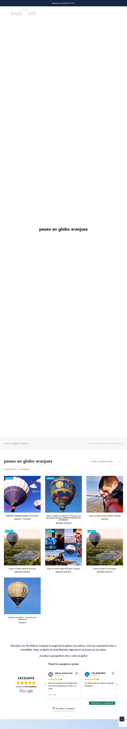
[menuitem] (55, 13)
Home (90, 443)
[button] (22, 494)
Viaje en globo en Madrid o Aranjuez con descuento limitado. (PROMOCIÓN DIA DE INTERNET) (63, 518)
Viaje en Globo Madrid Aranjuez (22, 568)
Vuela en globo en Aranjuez (104, 568)
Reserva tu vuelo (82, 13)
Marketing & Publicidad (55, 13)
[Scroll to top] (122, 718)
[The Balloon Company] (23, 14)
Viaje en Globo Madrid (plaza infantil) (105, 516)
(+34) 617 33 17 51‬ (68, 3)
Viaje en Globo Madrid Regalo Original (63, 568)
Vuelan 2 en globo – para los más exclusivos (22, 618)
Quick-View (37, 478)
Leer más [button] (106, 695)
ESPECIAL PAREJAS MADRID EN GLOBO (22, 516)
